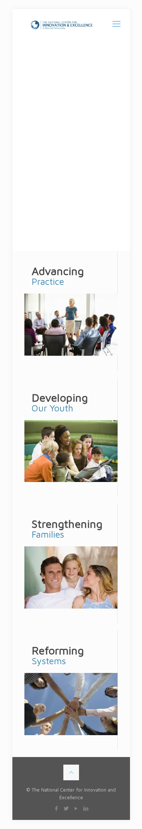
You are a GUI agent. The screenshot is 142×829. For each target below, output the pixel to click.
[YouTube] (76, 808)
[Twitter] (66, 808)
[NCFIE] (71, 24)
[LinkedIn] (86, 808)
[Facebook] (56, 808)
